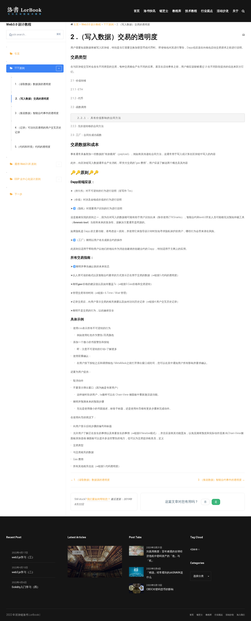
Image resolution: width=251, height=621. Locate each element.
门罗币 (78, 552)
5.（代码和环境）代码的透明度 (32, 147)
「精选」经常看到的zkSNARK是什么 (164, 575)
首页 (192, 614)
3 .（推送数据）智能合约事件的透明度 (37, 113)
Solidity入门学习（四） (26, 587)
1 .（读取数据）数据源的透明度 (33, 84)
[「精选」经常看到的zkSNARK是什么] (136, 572)
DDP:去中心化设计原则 (28, 179)
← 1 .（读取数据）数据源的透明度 (90, 480)
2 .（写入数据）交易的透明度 (32, 99)
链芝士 (200, 614)
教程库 (209, 614)
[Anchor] (89, 57)
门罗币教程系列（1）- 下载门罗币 (85, 573)
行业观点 (219, 614)
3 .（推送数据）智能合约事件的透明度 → (221, 480)
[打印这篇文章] (243, 35)
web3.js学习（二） (23, 572)
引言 (17, 54)
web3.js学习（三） (23, 557)
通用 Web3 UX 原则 (25, 164)
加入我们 (241, 614)
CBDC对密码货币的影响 (159, 589)
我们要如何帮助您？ (98, 499)
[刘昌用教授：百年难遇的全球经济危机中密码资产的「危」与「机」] (136, 551)
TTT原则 (20, 68)
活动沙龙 (230, 614)
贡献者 (195, 549)
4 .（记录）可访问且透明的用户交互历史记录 (38, 130)
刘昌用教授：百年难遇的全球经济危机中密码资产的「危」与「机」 (164, 556)
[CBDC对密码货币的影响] (136, 588)
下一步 (18, 194)
